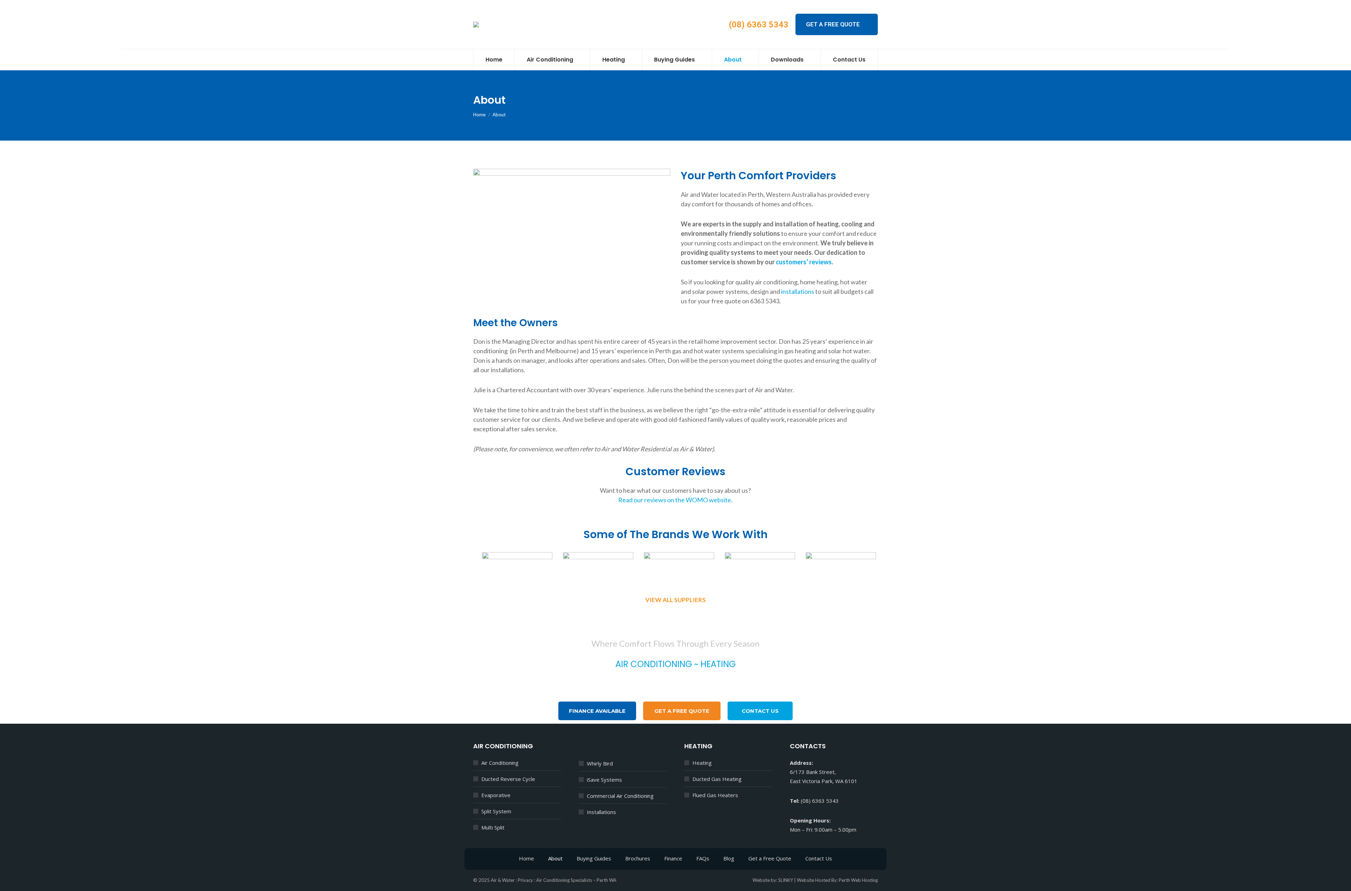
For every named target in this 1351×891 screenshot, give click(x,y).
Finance (673, 858)
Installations (601, 811)
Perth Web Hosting (858, 880)
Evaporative (495, 795)
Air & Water (503, 880)
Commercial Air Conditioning (620, 795)
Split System (496, 811)
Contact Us (818, 858)
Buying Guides (594, 858)
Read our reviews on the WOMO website (674, 500)
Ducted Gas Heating (717, 778)
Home (526, 858)
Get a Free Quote (769, 858)
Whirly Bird (600, 763)
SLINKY (785, 880)
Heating (702, 762)
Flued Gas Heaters (715, 795)
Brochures (637, 858)
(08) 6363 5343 (758, 25)
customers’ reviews (804, 262)
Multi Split (493, 827)
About (555, 858)
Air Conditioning (500, 762)
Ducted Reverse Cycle (508, 778)
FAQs (702, 858)
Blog (728, 858)
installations (797, 291)
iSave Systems (604, 779)
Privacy (525, 880)
